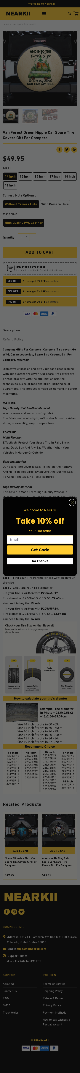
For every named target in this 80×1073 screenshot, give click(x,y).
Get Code (40, 550)
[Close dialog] (72, 502)
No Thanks (40, 561)
